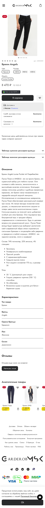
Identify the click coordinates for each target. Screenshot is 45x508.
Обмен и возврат (30, 426)
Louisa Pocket (7, 79)
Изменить (14, 108)
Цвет (3, 69)
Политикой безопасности (31, 496)
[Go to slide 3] (21, 57)
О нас (38, 442)
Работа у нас (8, 446)
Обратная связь (18, 430)
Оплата (19, 426)
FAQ (39, 446)
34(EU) (17, 72)
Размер (16, 69)
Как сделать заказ (11, 442)
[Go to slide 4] (23, 57)
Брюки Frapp (7, 405)
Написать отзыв (10, 368)
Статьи (22, 442)
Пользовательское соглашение (14, 438)
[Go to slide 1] (18, 57)
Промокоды (19, 446)
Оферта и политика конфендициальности (22, 434)
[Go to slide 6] (26, 57)
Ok (22, 502)
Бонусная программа (34, 438)
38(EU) (24, 72)
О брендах (30, 442)
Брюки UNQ (27, 405)
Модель (4, 76)
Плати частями (31, 446)
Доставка (12, 426)
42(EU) (32, 72)
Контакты (29, 430)
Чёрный (6, 72)
